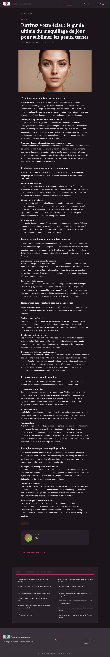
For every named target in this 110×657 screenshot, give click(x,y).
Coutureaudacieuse (21, 3)
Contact (86, 644)
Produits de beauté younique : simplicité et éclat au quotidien (75, 616)
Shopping (103, 4)
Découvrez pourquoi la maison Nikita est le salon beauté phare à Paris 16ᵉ (33, 607)
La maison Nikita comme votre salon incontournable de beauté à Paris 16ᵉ (70, 587)
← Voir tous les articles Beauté (33, 552)
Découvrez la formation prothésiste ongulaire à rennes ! (32, 599)
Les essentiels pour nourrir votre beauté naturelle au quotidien (75, 609)
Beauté (69, 4)
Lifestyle (87, 4)
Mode (95, 4)
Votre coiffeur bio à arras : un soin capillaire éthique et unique (75, 580)
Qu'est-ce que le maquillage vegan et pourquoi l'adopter (32, 580)
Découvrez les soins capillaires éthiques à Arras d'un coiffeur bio (34, 587)
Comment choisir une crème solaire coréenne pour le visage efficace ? (75, 602)
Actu (63, 4)
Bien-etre (78, 4)
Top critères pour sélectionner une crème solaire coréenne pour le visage (33, 614)
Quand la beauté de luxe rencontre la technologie (33, 593)
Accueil (56, 4)
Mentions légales (89, 640)
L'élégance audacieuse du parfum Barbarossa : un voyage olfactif (74, 595)
